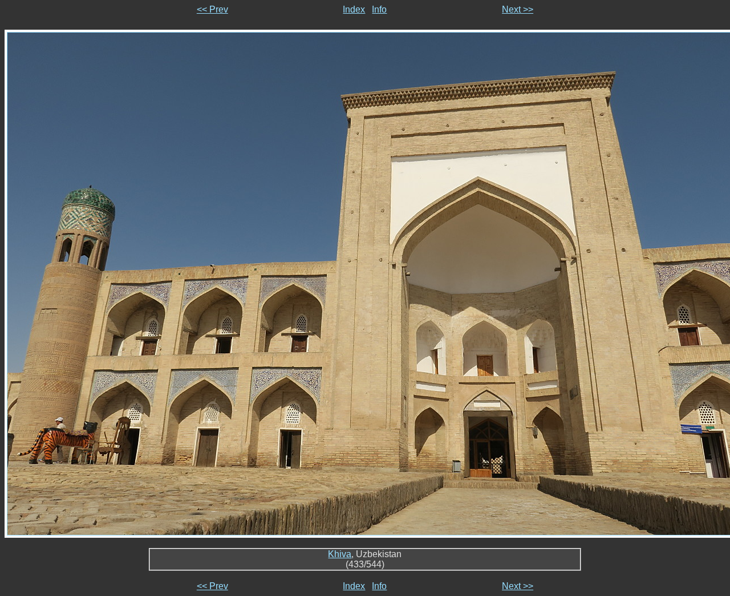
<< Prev (212, 9)
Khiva (339, 554)
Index (354, 9)
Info (379, 9)
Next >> (517, 9)
